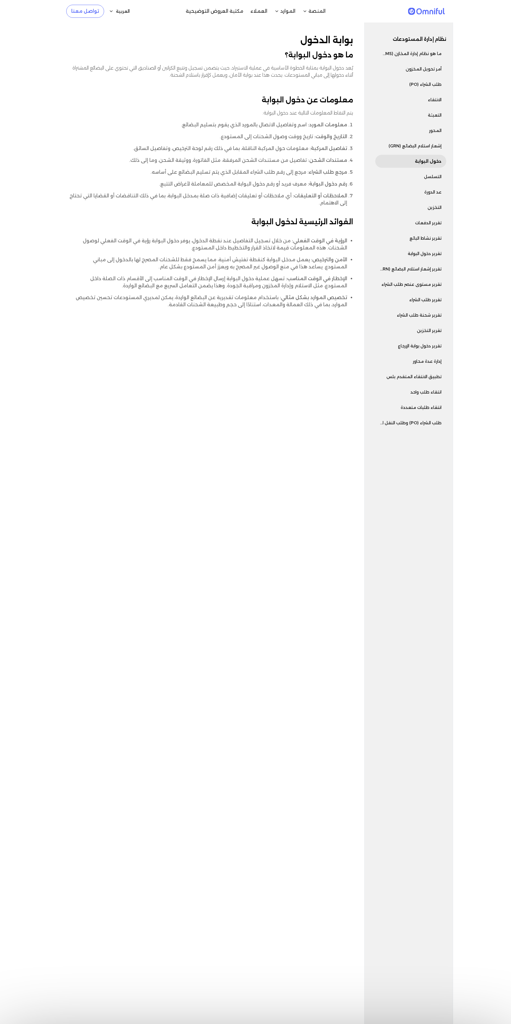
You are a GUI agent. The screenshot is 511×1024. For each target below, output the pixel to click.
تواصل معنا (85, 11)
